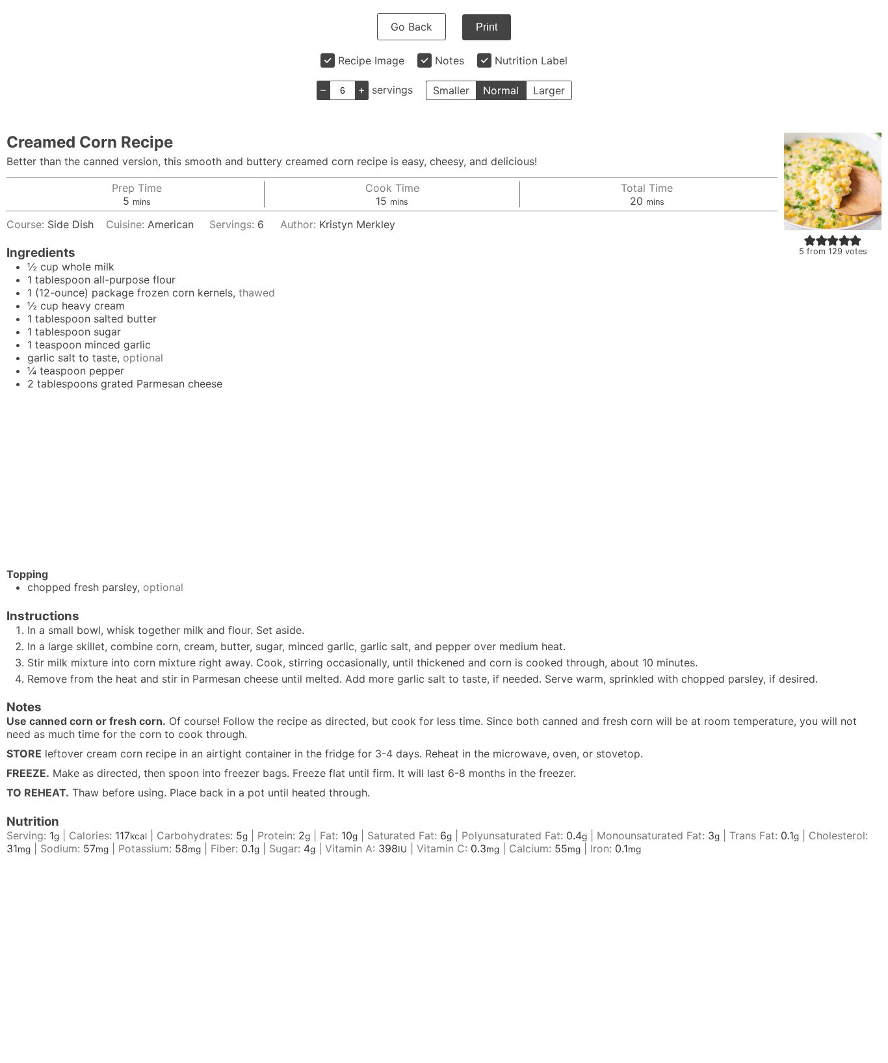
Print (486, 27)
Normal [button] (501, 90)
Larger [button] (549, 90)
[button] (810, 239)
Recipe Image (371, 60)
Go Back (411, 26)
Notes (449, 60)
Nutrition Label (531, 60)
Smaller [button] (451, 90)
